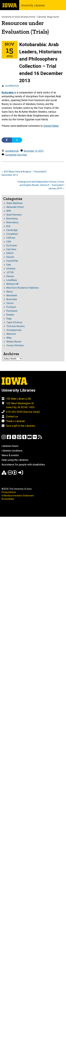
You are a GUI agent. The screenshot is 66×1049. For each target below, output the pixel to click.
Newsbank (11, 295)
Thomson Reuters (15, 326)
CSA (8, 241)
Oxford (9, 303)
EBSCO (10, 253)
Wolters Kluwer (13, 341)
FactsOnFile (12, 261)
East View (22, 154)
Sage (9, 318)
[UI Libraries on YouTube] (29, 438)
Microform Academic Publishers (22, 287)
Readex (10, 314)
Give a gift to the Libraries (20, 425)
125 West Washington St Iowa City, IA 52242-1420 (20, 405)
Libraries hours (10, 446)
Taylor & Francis (14, 322)
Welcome (11, 334)
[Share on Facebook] (7, 140)
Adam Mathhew (14, 203)
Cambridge (12, 230)
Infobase (10, 268)
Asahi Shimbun (14, 214)
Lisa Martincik (12, 85)
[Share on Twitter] (17, 140)
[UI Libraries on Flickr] (35, 438)
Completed (10, 154)
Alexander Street (15, 207)
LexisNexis (11, 280)
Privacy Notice (9, 492)
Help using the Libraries (15, 459)
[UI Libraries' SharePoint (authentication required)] (20, 474)
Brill (8, 226)
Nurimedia (11, 299)
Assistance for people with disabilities (23, 464)
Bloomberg (12, 218)
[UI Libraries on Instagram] (4, 438)
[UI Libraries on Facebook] (9, 438)
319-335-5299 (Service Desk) (23, 411)
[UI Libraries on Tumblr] (24, 438)
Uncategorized (13, 330)
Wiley (9, 337)
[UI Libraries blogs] (40, 438)
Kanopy (10, 276)
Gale (8, 264)
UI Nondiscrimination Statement (18, 495)
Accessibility (8, 499)
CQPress (10, 237)
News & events (10, 455)
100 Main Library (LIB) (18, 398)
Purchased (11, 311)
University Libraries (33, 5)
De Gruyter (11, 245)
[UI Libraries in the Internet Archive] (4, 474)
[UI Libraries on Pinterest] (19, 438)
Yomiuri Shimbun (15, 345)
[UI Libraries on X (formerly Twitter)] (14, 438)
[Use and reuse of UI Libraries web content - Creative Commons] (12, 474)
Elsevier (10, 257)
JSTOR (10, 272)
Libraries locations (12, 450)
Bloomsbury (12, 222)
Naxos (9, 291)
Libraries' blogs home (48, 17)
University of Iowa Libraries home (18, 17)
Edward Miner (51, 125)
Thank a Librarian (15, 421)
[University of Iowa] (9, 5)
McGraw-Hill (12, 284)
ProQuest (11, 307)
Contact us (12, 416)
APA (8, 211)
